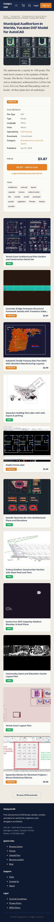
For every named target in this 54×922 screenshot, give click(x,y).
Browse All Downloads (27, 795)
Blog (11, 864)
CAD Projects (26, 131)
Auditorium (12, 187)
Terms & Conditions (18, 899)
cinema (21, 192)
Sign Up (45, 5)
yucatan (11, 206)
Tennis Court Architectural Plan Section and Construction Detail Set (26, 258)
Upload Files (14, 855)
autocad (24, 187)
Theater (32, 201)
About (12, 885)
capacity (11, 192)
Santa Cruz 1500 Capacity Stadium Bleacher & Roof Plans (23, 623)
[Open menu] (16, 5)
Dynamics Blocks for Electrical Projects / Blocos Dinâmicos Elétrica (26, 776)
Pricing (12, 851)
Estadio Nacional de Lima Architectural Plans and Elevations (26, 519)
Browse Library (16, 846)
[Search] (29, 5)
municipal (36, 197)
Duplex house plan (15, 465)
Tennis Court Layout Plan (18, 725)
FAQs (11, 877)
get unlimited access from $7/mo (28, 173)
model (26, 197)
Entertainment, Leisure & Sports (34, 16)
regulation (21, 201)
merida (17, 197)
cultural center (34, 192)
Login (36, 5)
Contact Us (14, 881)
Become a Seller (16, 859)
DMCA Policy (14, 907)
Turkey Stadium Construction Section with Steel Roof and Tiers (25, 571)
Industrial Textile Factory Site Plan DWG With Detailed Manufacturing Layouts (26, 362)
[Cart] (23, 5)
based (33, 187)
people (11, 201)
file (9, 197)
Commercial (15, 16)
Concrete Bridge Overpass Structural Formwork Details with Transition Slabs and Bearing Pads (26, 311)
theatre (42, 201)
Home (5, 16)
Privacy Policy (15, 903)
